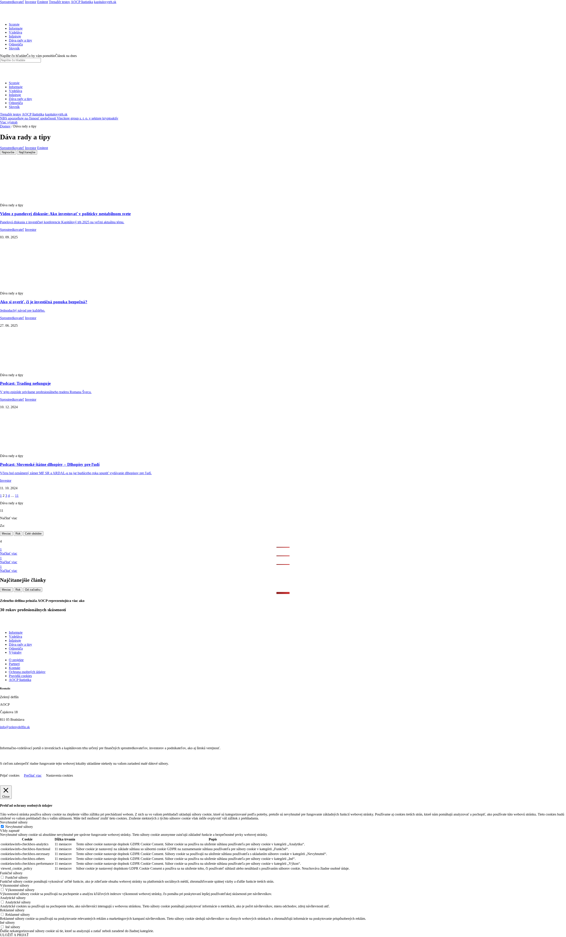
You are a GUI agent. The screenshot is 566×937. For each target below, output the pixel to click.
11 (17, 495)
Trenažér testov (59, 2)
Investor (30, 2)
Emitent (42, 2)
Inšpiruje (15, 36)
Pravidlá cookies (20, 676)
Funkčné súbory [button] (11, 873)
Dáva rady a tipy (20, 40)
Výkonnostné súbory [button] (14, 885)
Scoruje (14, 24)
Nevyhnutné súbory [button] (14, 822)
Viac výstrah (8, 122)
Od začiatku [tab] (32, 589)
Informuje (16, 28)
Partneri (14, 664)
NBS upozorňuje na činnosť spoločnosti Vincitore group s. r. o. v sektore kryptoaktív (59, 118)
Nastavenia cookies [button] (59, 775)
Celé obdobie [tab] (33, 533)
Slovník (14, 48)
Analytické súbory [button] (13, 898)
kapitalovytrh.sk (105, 2)
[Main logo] (12, 17)
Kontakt (14, 668)
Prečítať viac (33, 775)
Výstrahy (15, 652)
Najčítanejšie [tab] (27, 152)
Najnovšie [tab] (8, 152)
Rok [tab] (18, 533)
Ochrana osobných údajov (27, 672)
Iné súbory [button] (7, 922)
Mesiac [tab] (6, 533)
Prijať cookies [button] (9, 775)
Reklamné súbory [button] (12, 910)
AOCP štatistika (82, 2)
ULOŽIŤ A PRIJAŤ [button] (14, 935)
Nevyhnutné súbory (19, 827)
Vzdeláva (15, 32)
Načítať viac (8, 553)
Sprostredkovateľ (12, 2)
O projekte (16, 660)
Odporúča (16, 44)
